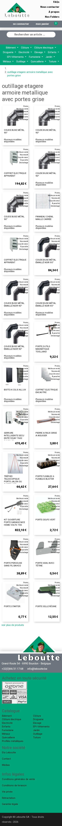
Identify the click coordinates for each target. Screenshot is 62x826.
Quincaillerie (37, 61)
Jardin (49, 56)
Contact (6, 758)
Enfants (52, 52)
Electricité (24, 52)
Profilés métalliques (12, 741)
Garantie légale (10, 804)
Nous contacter (49, 6)
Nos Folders (52, 16)
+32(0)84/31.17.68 (12, 668)
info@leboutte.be (37, 668)
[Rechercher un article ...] (53, 34)
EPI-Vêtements (15, 56)
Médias (6, 765)
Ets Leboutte (9, 752)
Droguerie (8, 52)
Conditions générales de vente (18, 779)
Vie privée (7, 791)
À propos (54, 11)
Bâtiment (11, 47)
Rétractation (8, 797)
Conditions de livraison (14, 785)
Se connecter (21, 23)
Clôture (25, 47)
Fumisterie (35, 56)
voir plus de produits (12, 625)
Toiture (53, 61)
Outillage (21, 61)
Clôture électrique (44, 47)
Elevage (39, 52)
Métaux (7, 61)
